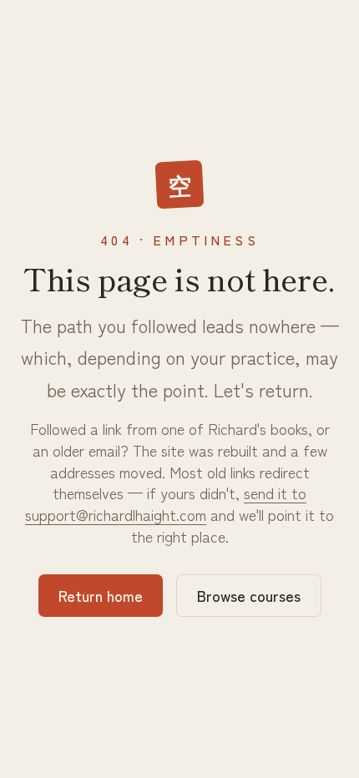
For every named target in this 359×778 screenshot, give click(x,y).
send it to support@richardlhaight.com (165, 503)
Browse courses (249, 595)
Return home (100, 595)
